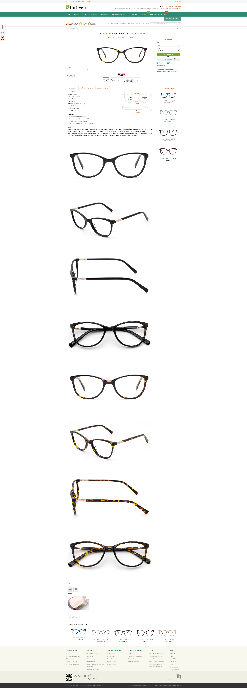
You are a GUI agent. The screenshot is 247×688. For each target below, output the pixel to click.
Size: (158, 48)
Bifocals (116, 23)
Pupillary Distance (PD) (155, 656)
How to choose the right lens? (173, 8)
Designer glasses (118, 14)
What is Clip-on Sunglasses (156, 661)
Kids (84, 14)
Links (171, 664)
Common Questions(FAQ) (73, 656)
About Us (172, 653)
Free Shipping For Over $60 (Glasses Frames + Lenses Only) (132, 8)
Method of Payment (71, 659)
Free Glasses (146, 23)
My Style (2, 32)
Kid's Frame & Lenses (92, 659)
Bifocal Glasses (111, 664)
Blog (178, 676)
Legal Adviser (173, 659)
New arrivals (89, 656)
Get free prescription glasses (94, 653)
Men (69, 14)
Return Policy (69, 653)
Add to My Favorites (139, 33)
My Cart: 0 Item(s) (172, 18)
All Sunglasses (132, 653)
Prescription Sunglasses (135, 656)
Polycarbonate (123, 23)
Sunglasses (105, 14)
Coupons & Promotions (157, 14)
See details (174, 71)
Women (76, 14)
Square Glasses (111, 661)
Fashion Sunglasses (134, 659)
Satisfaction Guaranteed (72, 664)
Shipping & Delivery (71, 661)
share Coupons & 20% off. (83, 1)
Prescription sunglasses (134, 23)
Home (67, 28)
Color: (158, 43)
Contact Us (154, 8)
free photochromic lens (92, 669)
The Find (84, 675)
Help (161, 8)
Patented (172, 656)
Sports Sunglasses (133, 661)
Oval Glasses (111, 653)
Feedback (2, 27)
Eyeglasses (93, 14)
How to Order (152, 659)
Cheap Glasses (90, 661)
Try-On (144, 14)
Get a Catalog (174, 667)
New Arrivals (133, 14)
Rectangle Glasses (112, 656)
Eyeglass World (174, 669)
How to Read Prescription (156, 653)
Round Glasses (111, 659)
